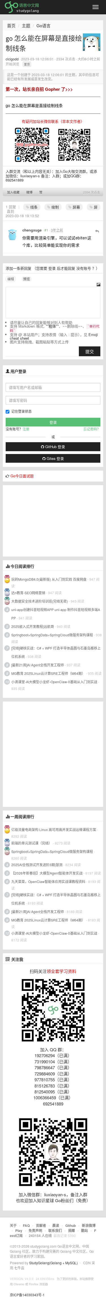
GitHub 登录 (54, 446)
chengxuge (32, 230)
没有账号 (83, 268)
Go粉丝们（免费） (72, 1200)
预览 (26, 278)
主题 (26, 25)
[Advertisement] (45, 520)
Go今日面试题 (22, 475)
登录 (52, 268)
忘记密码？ (91, 428)
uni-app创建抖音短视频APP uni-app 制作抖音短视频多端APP (55, 613)
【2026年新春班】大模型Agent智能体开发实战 (47, 873)
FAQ (26, 1225)
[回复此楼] (97, 231)
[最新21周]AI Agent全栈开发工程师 (37, 664)
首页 (11, 25)
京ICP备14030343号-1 (27, 1294)
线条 (33, 207)
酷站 (84, 1230)
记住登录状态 (21, 411)
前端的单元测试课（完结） (31, 843)
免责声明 (35, 1230)
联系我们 (55, 1230)
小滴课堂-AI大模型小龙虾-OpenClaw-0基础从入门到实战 (54, 681)
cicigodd (12, 58)
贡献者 (41, 1225)
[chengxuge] (12, 234)
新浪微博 (89, 1225)
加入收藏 (13, 192)
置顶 (27, 64)
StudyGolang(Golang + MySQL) (53, 1262)
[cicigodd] (91, 41)
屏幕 (76, 207)
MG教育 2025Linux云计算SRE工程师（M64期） (48, 673)
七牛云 (19, 1267)
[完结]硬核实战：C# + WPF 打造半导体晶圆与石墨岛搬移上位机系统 (56, 652)
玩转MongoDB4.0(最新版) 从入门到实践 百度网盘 (48, 579)
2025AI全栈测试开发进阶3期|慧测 (37, 864)
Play (18, 1230)
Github (70, 1225)
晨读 (55, 1225)
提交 (89, 351)
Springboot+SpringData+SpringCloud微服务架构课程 (52, 634)
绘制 (54, 207)
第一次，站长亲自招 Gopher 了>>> (39, 89)
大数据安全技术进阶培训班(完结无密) (40, 601)
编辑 (10, 278)
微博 (29, 192)
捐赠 (71, 1230)
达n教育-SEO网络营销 (28, 592)
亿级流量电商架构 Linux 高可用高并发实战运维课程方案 (53, 829)
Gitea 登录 (55, 458)
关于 (13, 1225)
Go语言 (43, 25)
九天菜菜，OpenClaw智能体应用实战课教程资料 (48, 881)
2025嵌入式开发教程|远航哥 (32, 626)
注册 (26, 428)
